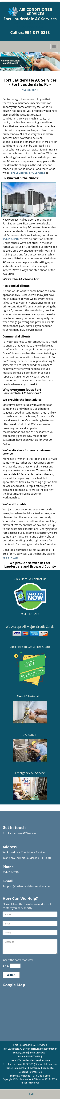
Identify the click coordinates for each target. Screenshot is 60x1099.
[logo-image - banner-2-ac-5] (30, 61)
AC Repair (30, 734)
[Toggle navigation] (53, 46)
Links (47, 1075)
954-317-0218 (37, 32)
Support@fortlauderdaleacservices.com (27, 886)
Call (31, 1094)
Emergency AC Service (30, 773)
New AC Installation (30, 696)
